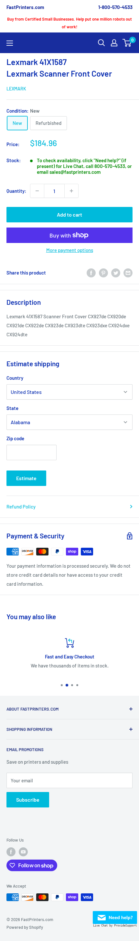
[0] (127, 43)
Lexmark (16, 88)
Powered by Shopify (24, 927)
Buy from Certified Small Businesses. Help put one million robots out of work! (69, 22)
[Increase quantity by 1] (71, 191)
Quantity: (16, 191)
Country (14, 378)
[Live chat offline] (115, 915)
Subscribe (27, 800)
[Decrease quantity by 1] (37, 191)
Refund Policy (21, 506)
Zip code (15, 438)
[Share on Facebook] (91, 272)
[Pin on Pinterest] (103, 272)
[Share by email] (128, 272)
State (12, 408)
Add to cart (69, 214)
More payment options (69, 250)
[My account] (114, 42)
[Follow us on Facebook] (11, 851)
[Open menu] (9, 43)
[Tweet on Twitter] (115, 272)
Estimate (26, 478)
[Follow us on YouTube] (23, 851)
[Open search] (101, 42)
